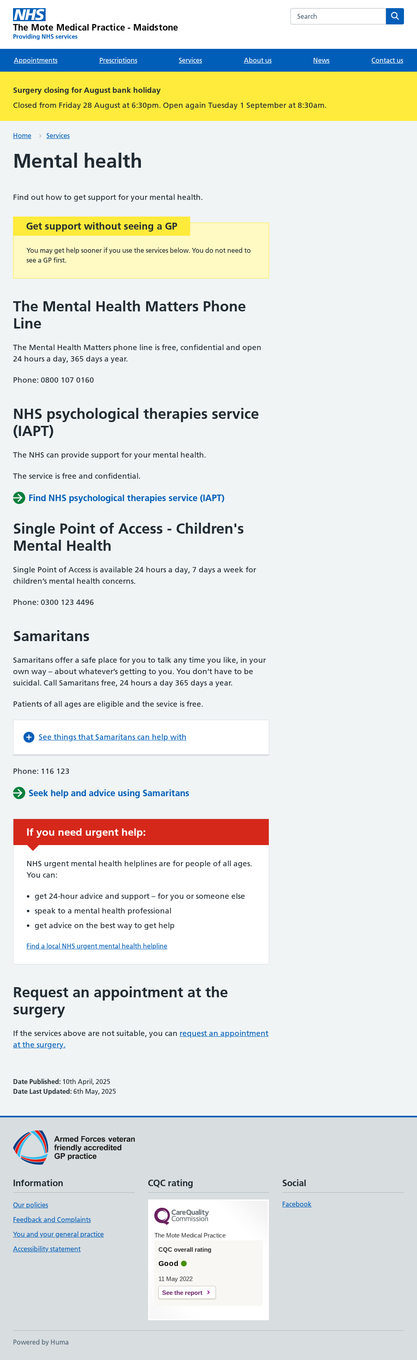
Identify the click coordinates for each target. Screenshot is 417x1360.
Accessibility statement (47, 1249)
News (321, 60)
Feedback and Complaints (52, 1219)
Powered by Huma (41, 1342)
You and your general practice (58, 1234)
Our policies (30, 1205)
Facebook (297, 1204)
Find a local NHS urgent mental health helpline (96, 946)
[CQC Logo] (181, 1217)
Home (22, 135)
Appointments (35, 60)
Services (190, 60)
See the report (182, 1292)
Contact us (387, 60)
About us (258, 60)
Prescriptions (118, 60)
